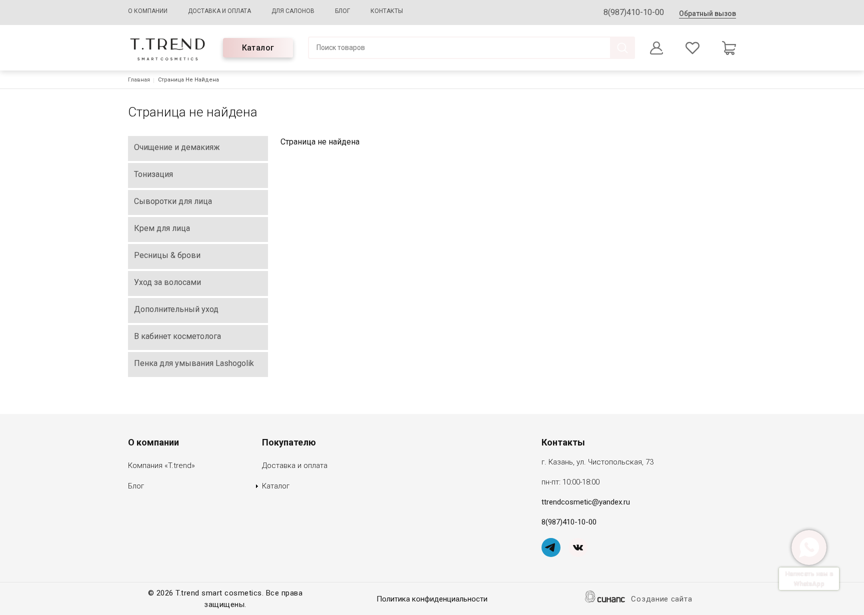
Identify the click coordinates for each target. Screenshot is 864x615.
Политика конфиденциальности (432, 599)
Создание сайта (661, 599)
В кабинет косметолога (177, 336)
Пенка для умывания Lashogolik (194, 363)
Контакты (386, 11)
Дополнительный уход (176, 309)
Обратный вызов (707, 14)
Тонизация (153, 174)
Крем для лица (162, 228)
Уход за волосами (167, 282)
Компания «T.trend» (161, 465)
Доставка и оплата (219, 11)
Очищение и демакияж (177, 147)
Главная (139, 79)
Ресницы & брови (167, 255)
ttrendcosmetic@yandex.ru (586, 502)
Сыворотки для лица (173, 201)
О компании (148, 11)
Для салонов (293, 11)
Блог (342, 11)
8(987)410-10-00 (634, 12)
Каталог (258, 47)
